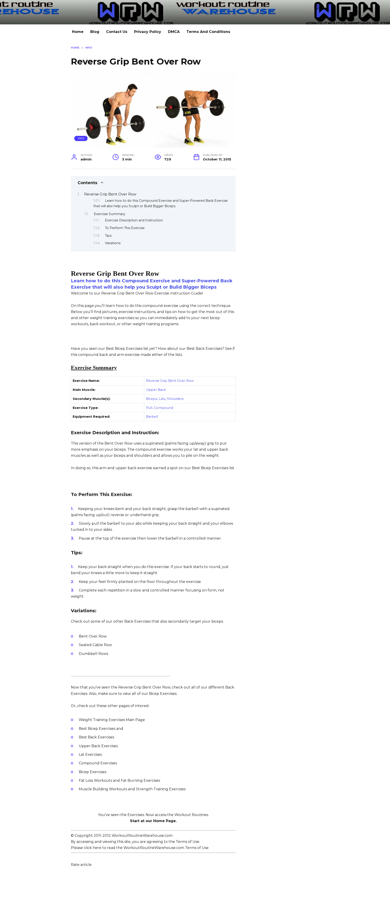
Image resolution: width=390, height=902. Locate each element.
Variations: (113, 243)
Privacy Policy (147, 32)
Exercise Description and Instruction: (134, 220)
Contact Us (116, 32)
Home (78, 32)
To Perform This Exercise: (125, 228)
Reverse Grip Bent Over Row (110, 194)
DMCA (174, 32)
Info (81, 138)
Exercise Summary (109, 214)
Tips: (108, 236)
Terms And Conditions (208, 32)
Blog (94, 32)
